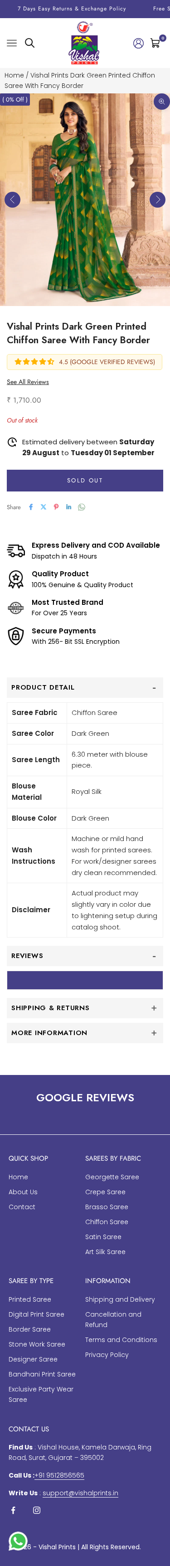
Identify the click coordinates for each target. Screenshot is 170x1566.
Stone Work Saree (37, 1344)
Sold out (85, 480)
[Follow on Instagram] (36, 1510)
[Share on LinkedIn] (69, 507)
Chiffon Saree (106, 1221)
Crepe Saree (105, 1191)
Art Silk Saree (105, 1251)
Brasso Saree (106, 1206)
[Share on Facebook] (30, 507)
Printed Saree (30, 1299)
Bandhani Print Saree (42, 1374)
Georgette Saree (112, 1177)
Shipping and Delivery (120, 1299)
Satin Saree (103, 1236)
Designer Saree (33, 1359)
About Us (23, 1191)
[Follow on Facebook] (13, 1510)
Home (14, 75)
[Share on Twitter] (43, 507)
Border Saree (30, 1329)
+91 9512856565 (59, 1475)
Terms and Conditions (121, 1339)
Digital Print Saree (36, 1314)
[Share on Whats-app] (81, 507)
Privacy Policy (107, 1354)
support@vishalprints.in (80, 1493)
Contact (22, 1206)
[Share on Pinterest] (56, 507)
